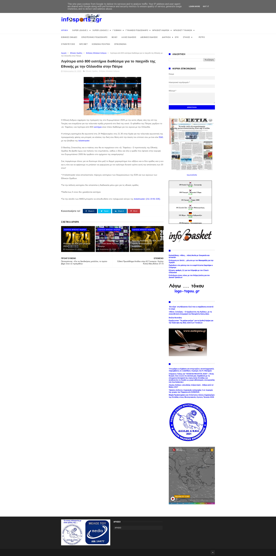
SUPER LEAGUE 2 (100, 30)
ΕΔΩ (161, 137)
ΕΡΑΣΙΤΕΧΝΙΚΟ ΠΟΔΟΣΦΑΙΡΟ (94, 37)
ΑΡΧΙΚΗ (64, 30)
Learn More (194, 6)
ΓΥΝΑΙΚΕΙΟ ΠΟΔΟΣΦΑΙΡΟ (137, 30)
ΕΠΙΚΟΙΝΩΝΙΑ (120, 44)
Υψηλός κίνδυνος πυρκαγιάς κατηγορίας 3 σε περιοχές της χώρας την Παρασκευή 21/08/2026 (191, 391)
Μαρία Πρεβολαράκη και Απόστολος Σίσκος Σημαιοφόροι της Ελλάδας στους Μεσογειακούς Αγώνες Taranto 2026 (191, 396)
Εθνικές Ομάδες (76, 53)
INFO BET (83, 44)
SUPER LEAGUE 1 (80, 30)
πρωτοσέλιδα (192, 175)
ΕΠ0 (177, 37)
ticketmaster (83, 140)
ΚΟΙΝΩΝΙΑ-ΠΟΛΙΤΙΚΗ (101, 44)
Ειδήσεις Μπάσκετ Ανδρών (96, 53)
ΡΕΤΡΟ (202, 37)
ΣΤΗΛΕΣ (186, 37)
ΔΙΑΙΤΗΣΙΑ (166, 37)
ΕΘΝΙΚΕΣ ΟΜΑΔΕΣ (69, 37)
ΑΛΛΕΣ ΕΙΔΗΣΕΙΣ (128, 37)
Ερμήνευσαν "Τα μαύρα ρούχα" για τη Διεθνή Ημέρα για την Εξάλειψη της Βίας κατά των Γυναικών (191, 322)
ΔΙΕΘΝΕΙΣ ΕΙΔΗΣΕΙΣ (149, 37)
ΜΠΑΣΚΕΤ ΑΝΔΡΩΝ (160, 30)
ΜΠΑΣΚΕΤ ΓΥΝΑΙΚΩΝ (183, 30)
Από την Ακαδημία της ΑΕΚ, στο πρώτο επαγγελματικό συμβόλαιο (146, 243)
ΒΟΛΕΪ (114, 37)
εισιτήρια (98, 127)
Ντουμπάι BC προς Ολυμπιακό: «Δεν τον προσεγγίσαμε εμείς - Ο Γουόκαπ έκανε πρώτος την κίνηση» (112, 242)
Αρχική (63, 53)
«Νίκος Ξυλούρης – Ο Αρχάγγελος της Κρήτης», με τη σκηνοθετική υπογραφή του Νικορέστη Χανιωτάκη (190, 313)
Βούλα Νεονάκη (175, 318)
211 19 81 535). (153, 199)
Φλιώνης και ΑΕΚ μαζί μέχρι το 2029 (76, 244)
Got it (206, 6)
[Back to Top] (213, 552)
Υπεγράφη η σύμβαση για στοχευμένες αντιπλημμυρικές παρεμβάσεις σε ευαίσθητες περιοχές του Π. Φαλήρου (191, 370)
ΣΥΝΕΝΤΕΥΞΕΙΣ (68, 44)
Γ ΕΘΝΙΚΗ (117, 30)
